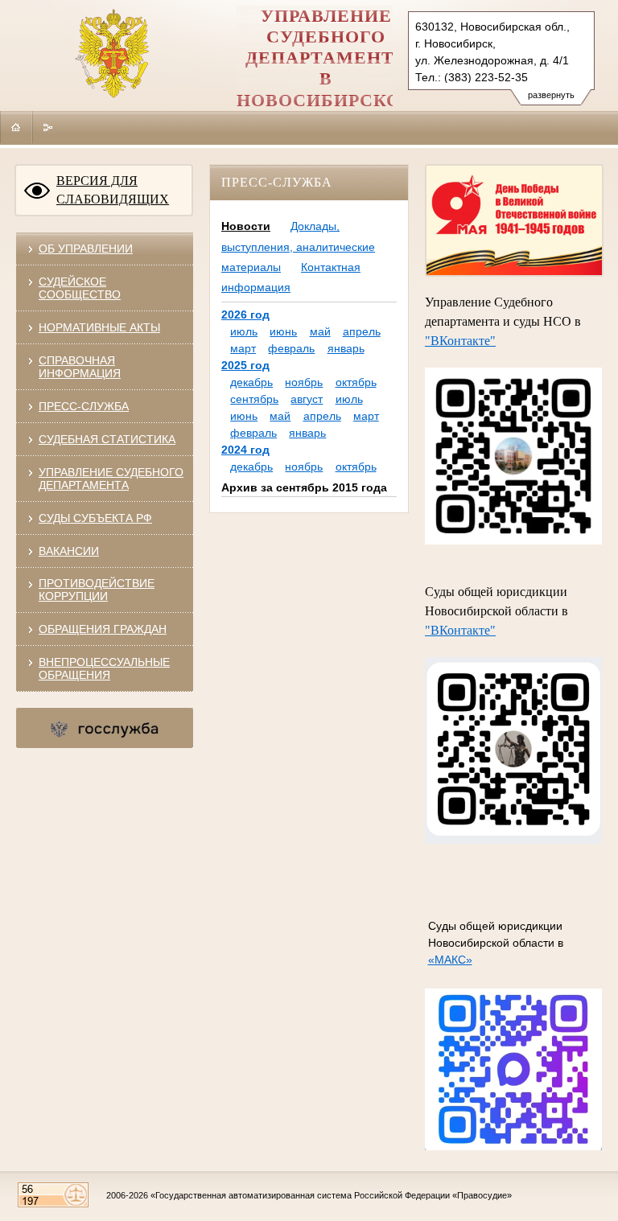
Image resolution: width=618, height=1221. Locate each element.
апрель (362, 331)
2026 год (245, 314)
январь (346, 348)
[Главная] (16, 127)
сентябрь (254, 399)
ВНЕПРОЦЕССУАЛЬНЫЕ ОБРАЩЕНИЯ (104, 668)
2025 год (245, 365)
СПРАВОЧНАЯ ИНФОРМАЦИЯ (80, 367)
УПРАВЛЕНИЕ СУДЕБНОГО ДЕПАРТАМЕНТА (111, 478)
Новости (245, 226)
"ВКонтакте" (460, 340)
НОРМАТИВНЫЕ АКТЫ (99, 327)
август (306, 399)
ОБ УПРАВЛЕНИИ (86, 248)
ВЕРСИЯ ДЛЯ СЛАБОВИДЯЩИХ (112, 190)
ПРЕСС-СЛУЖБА (84, 406)
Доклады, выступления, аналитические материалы (298, 246)
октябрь (356, 382)
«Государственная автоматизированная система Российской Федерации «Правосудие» (331, 1195)
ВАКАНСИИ (69, 551)
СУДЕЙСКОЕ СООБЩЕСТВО (80, 288)
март (243, 348)
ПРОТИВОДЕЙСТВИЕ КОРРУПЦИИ (96, 589)
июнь (283, 331)
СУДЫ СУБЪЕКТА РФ (95, 518)
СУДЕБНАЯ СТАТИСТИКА (107, 439)
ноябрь (304, 382)
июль (244, 331)
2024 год (245, 449)
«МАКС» (450, 959)
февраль (291, 348)
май (320, 331)
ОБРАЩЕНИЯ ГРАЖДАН (103, 629)
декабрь (251, 382)
